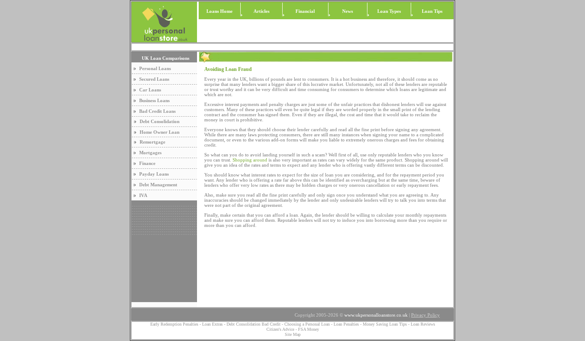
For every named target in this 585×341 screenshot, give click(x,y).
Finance (147, 163)
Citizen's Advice (280, 329)
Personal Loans (155, 68)
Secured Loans (154, 79)
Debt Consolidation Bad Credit (254, 324)
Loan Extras (213, 324)
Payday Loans (154, 173)
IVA (143, 195)
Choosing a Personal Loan (307, 324)
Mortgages (150, 152)
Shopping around (250, 159)
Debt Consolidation (159, 121)
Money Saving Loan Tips (385, 324)
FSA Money (308, 329)
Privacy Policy (425, 314)
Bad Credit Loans (157, 111)
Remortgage (152, 141)
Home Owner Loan (159, 132)
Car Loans (150, 89)
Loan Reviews (423, 324)
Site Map (293, 334)
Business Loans (154, 100)
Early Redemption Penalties (174, 324)
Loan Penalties (346, 324)
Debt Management (158, 184)
